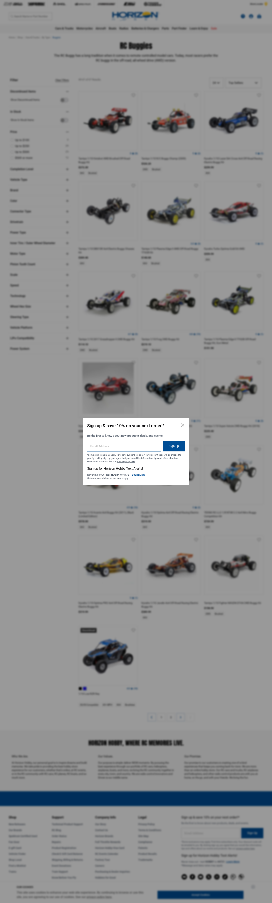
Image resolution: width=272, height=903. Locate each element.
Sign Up (174, 446)
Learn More (138, 474)
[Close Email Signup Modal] (182, 425)
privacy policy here (126, 461)
